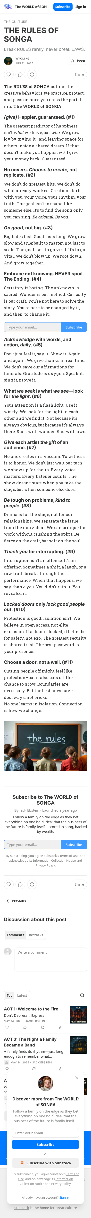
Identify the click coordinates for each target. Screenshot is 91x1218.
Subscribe (63, 7)
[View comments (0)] (20, 74)
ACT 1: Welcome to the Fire (31, 1009)
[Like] (9, 74)
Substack (21, 1207)
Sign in (80, 7)
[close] (77, 1078)
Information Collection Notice (54, 860)
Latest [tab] (22, 995)
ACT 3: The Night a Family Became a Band (30, 1042)
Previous (19, 901)
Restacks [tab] (36, 935)
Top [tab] (9, 995)
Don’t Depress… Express (24, 1015)
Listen (80, 61)
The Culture (15, 22)
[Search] (82, 995)
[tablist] (25, 935)
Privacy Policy (61, 1183)
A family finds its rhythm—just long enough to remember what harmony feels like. (33, 1054)
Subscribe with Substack (48, 1162)
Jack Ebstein (35, 1021)
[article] (45, 1018)
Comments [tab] (15, 935)
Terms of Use (69, 855)
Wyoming (22, 58)
